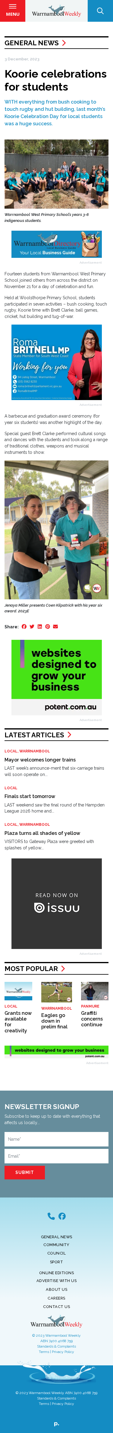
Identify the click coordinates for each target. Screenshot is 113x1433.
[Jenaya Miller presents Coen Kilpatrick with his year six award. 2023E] (56, 529)
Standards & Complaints (56, 1346)
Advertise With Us (56, 1280)
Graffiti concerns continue (92, 1018)
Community (56, 1244)
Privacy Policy (63, 1352)
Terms (44, 1352)
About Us (56, 1289)
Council (56, 1253)
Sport (56, 1262)
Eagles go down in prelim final (54, 1021)
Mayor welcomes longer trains (40, 760)
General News (32, 43)
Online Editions (56, 1273)
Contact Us (56, 1306)
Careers (56, 1298)
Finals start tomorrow (30, 796)
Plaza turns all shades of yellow (42, 833)
